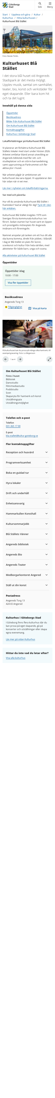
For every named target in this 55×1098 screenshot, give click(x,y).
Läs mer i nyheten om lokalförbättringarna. (25, 188)
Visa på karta (40, 308)
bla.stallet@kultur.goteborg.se (22, 435)
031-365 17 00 (13, 426)
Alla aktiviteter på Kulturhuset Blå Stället (24, 255)
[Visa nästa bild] (20, 359)
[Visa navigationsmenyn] (50, 5)
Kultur (37, 14)
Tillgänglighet (15, 306)
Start (5, 14)
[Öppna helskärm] (49, 359)
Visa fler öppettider (18, 282)
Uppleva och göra (20, 14)
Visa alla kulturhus (15, 657)
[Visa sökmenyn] (40, 5)
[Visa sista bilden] (6, 359)
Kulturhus (8, 17)
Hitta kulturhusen (26, 17)
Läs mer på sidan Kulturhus (20, 639)
